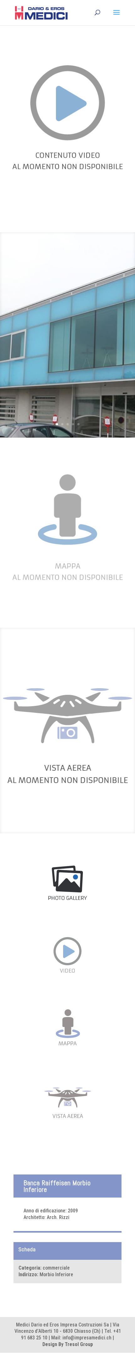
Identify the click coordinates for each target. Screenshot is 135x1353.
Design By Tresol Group (67, 1344)
